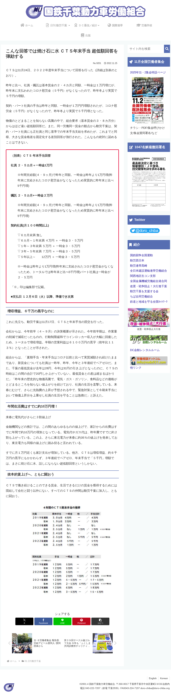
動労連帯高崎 (138, 265)
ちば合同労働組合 (141, 296)
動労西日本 (137, 260)
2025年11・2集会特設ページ (148, 72)
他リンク (135, 367)
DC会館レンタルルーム (145, 350)
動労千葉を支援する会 (144, 291)
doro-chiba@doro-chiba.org (155, 688)
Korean (164, 678)
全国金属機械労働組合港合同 (148, 281)
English (153, 678)
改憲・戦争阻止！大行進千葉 (148, 286)
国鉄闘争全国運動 (141, 255)
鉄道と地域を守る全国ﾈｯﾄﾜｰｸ (148, 301)
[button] (100, 621)
